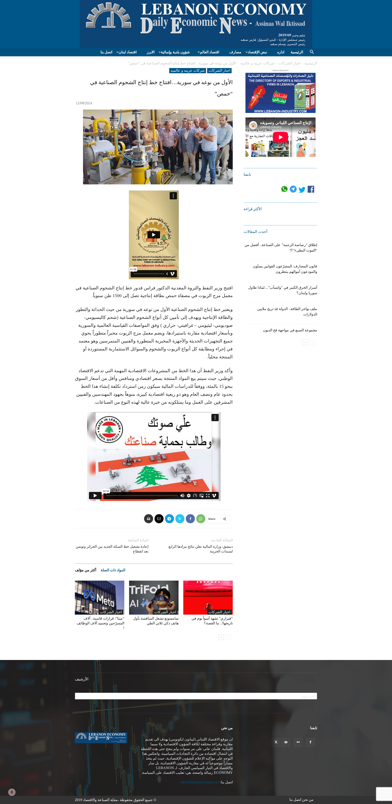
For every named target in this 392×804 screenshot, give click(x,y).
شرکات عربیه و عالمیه (257, 63)
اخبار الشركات (289, 63)
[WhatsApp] (200, 518)
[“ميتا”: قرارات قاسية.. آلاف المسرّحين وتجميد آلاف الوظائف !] (99, 598)
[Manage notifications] (11, 792)
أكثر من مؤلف (85, 570)
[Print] (148, 518)
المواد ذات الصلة (113, 570)
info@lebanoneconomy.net (200, 782)
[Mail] (285, 742)
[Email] (159, 518)
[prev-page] (228, 637)
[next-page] (221, 637)
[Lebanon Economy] (196, 24)
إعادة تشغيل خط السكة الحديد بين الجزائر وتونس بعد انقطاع (112, 549)
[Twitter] (179, 518)
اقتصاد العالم (209, 52)
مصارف (235, 52)
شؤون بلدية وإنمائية (175, 52)
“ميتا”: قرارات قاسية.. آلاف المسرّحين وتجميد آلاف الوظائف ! (100, 623)
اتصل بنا (106, 52)
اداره (280, 52)
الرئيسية (297, 52)
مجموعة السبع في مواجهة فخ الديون (290, 330)
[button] (311, 52)
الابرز (150, 52)
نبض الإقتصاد (257, 52)
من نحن (308, 800)
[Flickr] (298, 742)
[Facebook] (190, 518)
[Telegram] (169, 518)
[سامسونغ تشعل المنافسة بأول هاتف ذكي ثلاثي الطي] (154, 598)
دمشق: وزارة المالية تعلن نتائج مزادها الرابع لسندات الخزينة (201, 549)
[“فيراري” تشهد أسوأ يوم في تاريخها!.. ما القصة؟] (208, 598)
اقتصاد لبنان (128, 52)
